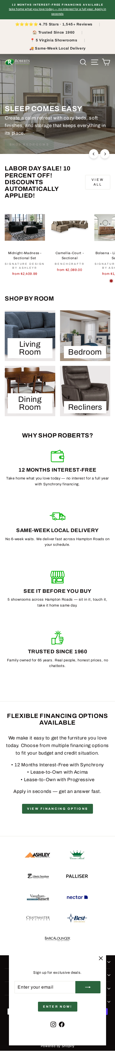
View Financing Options (57, 808)
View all (98, 182)
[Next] (104, 153)
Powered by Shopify (58, 1046)
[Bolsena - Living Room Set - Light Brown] (111, 281)
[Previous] (93, 153)
